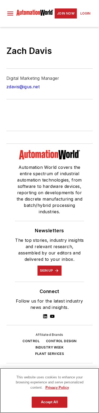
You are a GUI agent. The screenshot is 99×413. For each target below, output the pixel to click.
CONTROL (31, 341)
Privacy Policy (57, 387)
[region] (49, 390)
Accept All (49, 402)
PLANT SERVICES (49, 354)
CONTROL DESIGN (61, 341)
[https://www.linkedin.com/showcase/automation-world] (45, 316)
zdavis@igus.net (23, 86)
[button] (10, 13)
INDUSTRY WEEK (49, 347)
